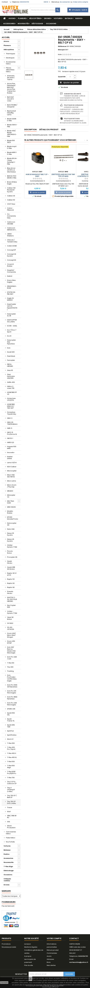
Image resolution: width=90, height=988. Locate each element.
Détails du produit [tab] (48, 129)
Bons (49, 962)
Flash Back (11, 356)
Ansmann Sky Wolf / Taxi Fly (11, 78)
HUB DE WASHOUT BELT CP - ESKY (37, 175)
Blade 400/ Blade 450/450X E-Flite (12, 133)
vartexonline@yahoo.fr (78, 962)
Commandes (52, 953)
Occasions (51, 23)
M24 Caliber (11, 467)
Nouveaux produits (9, 947)
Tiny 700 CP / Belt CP (12, 796)
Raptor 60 (11, 583)
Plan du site (28, 965)
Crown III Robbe (10, 265)
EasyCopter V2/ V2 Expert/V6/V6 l (12, 307)
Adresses (50, 959)
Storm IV (10, 739)
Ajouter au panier (69, 82)
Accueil (6, 37)
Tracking (10, 671)
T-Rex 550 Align (11, 766)
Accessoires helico (10, 63)
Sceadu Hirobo (10, 592)
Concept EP (11, 250)
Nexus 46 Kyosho (10, 540)
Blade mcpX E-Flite (11, 147)
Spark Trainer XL (10, 720)
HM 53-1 (10, 438)
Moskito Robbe (10, 512)
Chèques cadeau (7, 880)
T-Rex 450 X (11, 753)
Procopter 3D (12, 557)
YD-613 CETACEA (10, 628)
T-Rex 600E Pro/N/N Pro (11, 772)
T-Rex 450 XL (12, 757)
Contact (5, 2)
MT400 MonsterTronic (12, 518)
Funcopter (11, 360)
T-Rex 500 (11, 761)
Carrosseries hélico (11, 833)
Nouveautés (23, 23)
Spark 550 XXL (11, 714)
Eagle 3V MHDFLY (10, 299)
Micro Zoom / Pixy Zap (11, 486)
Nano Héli (10, 529)
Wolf (9, 811)
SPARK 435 (11, 709)
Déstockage (37, 23)
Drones (47, 18)
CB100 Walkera (10, 235)
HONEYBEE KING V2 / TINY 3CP (11, 406)
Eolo (8, 348)
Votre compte (54, 938)
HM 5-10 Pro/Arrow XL (12, 433)
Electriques (10, 58)
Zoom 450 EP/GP (11, 642)
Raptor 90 (11, 587)
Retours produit (52, 950)
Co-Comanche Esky (11, 216)
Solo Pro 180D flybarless (12, 698)
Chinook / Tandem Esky (12, 241)
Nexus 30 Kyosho (10, 534)
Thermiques (10, 54)
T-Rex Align (8, 866)
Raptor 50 (11, 579)
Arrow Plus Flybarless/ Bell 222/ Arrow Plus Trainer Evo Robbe (11, 88)
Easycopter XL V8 (11, 315)
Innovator (10, 452)
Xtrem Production (11, 827)
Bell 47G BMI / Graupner (12, 106)
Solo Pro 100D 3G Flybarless (12, 686)
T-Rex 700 (11, 777)
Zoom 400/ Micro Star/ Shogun (11, 635)
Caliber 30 (11, 196)
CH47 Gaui (11, 204)
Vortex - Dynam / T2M (12, 612)
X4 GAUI (10, 623)
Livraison (27, 944)
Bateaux (68, 18)
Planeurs (22, 18)
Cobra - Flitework (10, 209)
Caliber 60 (11, 200)
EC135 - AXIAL (12, 326)
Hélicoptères (35, 18)
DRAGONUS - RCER (12, 287)
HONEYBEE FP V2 (12, 393)
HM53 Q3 (10, 442)
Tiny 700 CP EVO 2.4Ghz (11, 802)
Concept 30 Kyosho (11, 255)
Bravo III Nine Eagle (12, 183)
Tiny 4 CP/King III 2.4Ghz (11, 790)
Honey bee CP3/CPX (11, 399)
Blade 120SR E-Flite (11, 120)
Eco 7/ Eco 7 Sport (11, 331)
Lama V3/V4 (12, 462)
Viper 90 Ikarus (10, 618)
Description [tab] (30, 129)
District (9, 276)
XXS (8, 822)
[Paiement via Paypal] (11, 920)
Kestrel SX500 (9, 457)
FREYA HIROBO (10, 365)
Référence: (62, 46)
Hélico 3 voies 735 (10, 387)
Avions (12, 18)
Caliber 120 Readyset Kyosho (11, 190)
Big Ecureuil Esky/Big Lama (11, 113)
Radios (78, 18)
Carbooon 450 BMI (11, 223)
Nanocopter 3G (11, 524)
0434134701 (24, 2)
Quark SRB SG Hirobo (11, 568)
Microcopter (12, 471)
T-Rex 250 (11, 743)
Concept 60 (11, 260)
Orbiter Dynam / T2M (12, 546)
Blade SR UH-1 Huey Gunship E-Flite (12, 161)
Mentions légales (30, 947)
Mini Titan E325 (10, 502)
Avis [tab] (63, 129)
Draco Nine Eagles (11, 281)
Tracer (9, 807)
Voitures (58, 18)
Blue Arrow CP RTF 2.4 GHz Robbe (11, 170)
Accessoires (9, 23)
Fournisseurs (8, 902)
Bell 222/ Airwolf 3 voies (10, 99)
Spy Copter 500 (11, 606)
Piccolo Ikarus (10, 552)
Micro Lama (11, 481)
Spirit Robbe (11, 735)
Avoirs (49, 956)
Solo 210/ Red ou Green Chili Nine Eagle (11, 650)
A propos (27, 956)
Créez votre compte (80, 2)
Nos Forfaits (10, 842)
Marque (61, 50)
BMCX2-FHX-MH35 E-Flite (12, 177)
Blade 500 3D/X (11, 141)
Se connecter (65, 2)
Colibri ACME (12, 246)
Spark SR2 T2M (11, 726)
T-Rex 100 (10, 663)
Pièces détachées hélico (10, 70)
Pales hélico (10, 838)
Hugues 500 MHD (11, 447)
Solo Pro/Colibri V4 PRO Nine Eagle (12, 678)
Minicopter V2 (11, 496)
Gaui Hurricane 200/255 (11, 376)
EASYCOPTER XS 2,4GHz (12, 321)
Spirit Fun (10, 731)
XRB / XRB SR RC (11, 817)
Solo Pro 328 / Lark (12, 658)
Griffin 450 (11, 382)
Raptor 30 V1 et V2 (11, 574)
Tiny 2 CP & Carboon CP (12, 783)
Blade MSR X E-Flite (11, 153)
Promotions (6, 944)
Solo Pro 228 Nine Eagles (12, 704)
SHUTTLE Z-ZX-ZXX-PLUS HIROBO (12, 599)
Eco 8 (9, 336)
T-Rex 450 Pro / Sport (11, 748)
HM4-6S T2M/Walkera (12, 423)
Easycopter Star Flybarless (11, 342)
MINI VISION (11, 507)
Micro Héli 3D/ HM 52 (11, 476)
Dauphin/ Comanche (11, 271)
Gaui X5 (10, 370)
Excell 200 (11, 352)
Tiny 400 (10, 667)
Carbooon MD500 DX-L (11, 229)
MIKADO (10, 491)
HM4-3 (9, 418)
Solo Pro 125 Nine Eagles (11, 692)
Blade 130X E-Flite (12, 126)
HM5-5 (9, 428)
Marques (6, 891)
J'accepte (4, 982)
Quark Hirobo (9, 562)
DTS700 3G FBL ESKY (11, 293)
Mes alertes (51, 965)
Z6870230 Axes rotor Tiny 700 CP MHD (63, 175)
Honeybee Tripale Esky (11, 413)
